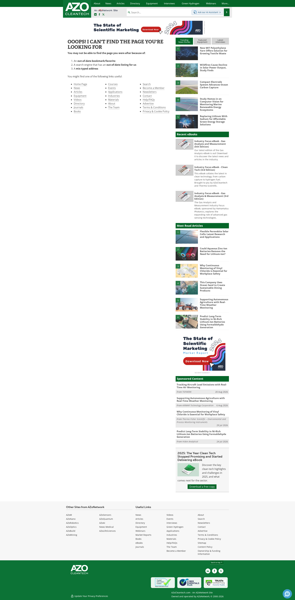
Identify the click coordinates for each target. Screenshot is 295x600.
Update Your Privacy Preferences (91, 596)
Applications (115, 92)
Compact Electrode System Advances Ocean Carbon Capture (214, 84)
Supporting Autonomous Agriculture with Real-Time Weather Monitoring (214, 303)
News (77, 88)
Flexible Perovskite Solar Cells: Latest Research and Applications (214, 234)
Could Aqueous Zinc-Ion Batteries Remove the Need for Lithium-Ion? (213, 251)
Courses (113, 84)
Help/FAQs (149, 99)
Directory (79, 103)
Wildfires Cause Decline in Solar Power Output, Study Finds (213, 67)
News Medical (106, 526)
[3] (187, 87)
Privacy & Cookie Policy (156, 111)
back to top (216, 562)
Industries (114, 96)
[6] (187, 321)
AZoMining (71, 534)
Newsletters (150, 92)
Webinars (140, 530)
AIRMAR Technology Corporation (197, 405)
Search (147, 84)
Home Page (80, 84)
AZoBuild (70, 530)
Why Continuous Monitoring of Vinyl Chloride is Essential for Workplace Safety (213, 269)
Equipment (80, 96)
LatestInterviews (220, 41)
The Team (114, 107)
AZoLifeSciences (107, 530)
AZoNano (70, 518)
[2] (187, 70)
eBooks (139, 542)
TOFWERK (186, 391)
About (111, 103)
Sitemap (202, 542)
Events (112, 88)
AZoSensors (105, 514)
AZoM (69, 514)
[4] (187, 104)
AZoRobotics (72, 522)
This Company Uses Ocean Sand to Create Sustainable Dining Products (212, 286)
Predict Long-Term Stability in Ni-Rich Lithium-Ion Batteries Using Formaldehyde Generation (212, 322)
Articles (78, 92)
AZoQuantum (106, 518)
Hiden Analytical (190, 441)
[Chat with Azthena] (287, 593)
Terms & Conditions (154, 107)
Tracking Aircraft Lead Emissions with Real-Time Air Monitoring (202, 386)
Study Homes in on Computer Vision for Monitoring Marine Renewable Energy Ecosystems (211, 104)
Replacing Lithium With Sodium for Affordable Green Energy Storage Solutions (213, 120)
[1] (187, 53)
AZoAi (102, 522)
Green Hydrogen (175, 526)
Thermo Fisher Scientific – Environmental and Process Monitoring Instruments (201, 421)
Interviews (172, 522)
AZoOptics (71, 526)
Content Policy (205, 546)
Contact (147, 96)
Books (77, 111)
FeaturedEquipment (202, 41)
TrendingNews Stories (184, 41)
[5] (187, 121)
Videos (78, 99)
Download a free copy (202, 486)
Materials (113, 99)
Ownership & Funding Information (209, 552)
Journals (78, 107)
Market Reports (143, 534)
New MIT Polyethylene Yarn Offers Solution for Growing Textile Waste (213, 50)
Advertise (148, 103)
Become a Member (154, 88)
